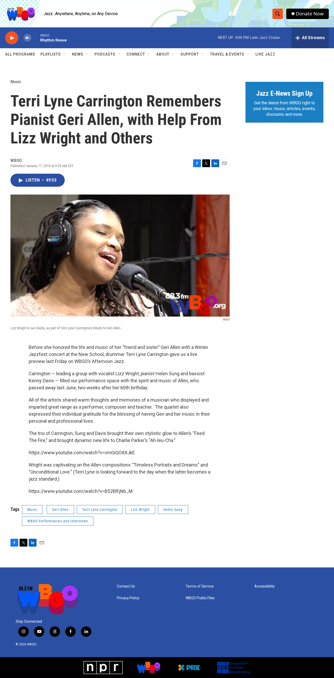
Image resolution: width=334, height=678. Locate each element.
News (77, 54)
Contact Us (126, 586)
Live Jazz (265, 54)
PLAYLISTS (50, 54)
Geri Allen (60, 509)
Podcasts (104, 54)
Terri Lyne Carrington (99, 509)
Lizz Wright (140, 509)
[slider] (36, 37)
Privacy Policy (128, 598)
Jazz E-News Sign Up (284, 93)
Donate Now (310, 13)
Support (190, 54)
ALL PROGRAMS (20, 54)
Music (15, 81)
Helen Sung (173, 509)
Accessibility (264, 586)
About (162, 54)
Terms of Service (200, 586)
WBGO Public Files (200, 598)
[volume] (27, 38)
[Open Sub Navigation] (65, 54)
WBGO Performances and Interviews (57, 521)
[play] (12, 38)
